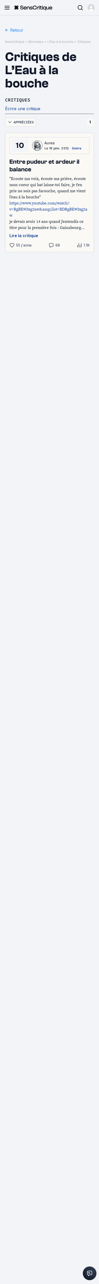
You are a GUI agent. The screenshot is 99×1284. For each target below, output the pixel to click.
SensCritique (14, 42)
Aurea (49, 143)
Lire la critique (23, 235)
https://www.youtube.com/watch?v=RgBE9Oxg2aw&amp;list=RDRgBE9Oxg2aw (48, 209)
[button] (91, 7)
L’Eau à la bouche (60, 42)
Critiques (84, 42)
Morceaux (35, 42)
